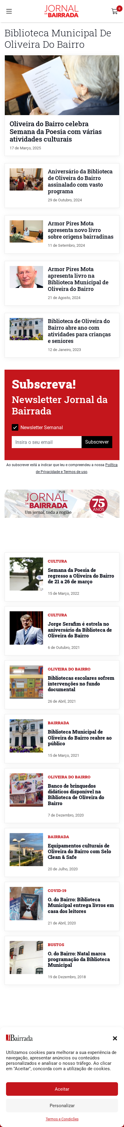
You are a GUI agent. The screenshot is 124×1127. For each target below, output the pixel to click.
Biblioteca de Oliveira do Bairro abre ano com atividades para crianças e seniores (79, 331)
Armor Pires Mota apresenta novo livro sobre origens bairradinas (80, 230)
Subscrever (97, 442)
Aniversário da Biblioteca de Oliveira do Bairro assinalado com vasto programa (80, 181)
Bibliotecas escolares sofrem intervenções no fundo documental (81, 683)
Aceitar (62, 1089)
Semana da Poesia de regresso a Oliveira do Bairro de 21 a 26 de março (81, 576)
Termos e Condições (62, 1119)
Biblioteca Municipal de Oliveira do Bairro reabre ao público (80, 737)
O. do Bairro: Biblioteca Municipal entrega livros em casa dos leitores (81, 905)
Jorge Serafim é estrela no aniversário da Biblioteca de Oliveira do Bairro (80, 629)
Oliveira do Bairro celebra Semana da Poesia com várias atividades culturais (56, 131)
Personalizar (62, 1105)
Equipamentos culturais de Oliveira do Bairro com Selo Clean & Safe (79, 851)
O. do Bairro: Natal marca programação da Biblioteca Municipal (79, 959)
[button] (115, 1038)
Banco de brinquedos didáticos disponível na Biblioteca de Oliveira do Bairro (76, 794)
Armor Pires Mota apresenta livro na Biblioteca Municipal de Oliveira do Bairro (78, 279)
